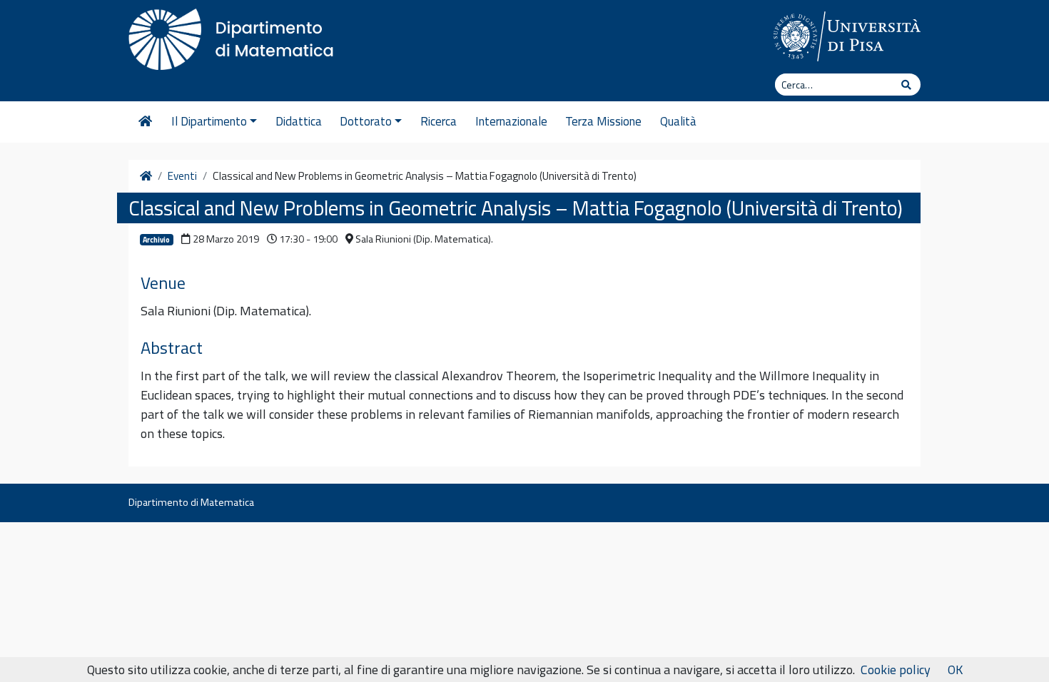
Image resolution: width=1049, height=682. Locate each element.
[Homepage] (145, 122)
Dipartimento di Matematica (191, 502)
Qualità (678, 121)
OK (955, 669)
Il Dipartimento (209, 121)
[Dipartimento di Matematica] (235, 36)
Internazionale (511, 121)
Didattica (298, 121)
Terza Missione (603, 121)
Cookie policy (896, 669)
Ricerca (438, 121)
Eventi (182, 176)
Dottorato (366, 121)
